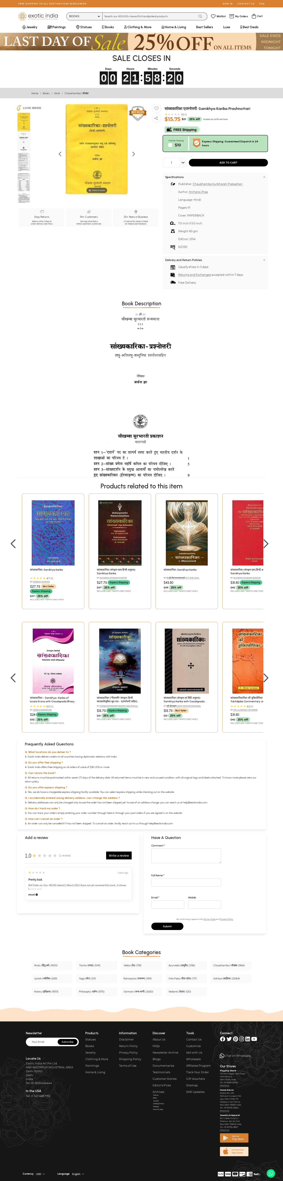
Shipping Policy (130, 1059)
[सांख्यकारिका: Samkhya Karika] (53, 564)
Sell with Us (194, 1052)
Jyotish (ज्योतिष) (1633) (45, 978)
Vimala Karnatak (42, 710)
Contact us (246, 3)
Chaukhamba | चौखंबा (77, 93)
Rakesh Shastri (41, 581)
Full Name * (157, 875)
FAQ (262, 3)
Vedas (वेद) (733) (132, 965)
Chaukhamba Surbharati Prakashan (218, 184)
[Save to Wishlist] (157, 110)
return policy (32, 781)
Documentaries (163, 1065)
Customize (193, 1046)
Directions (224, 1085)
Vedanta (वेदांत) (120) (180, 991)
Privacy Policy (226, 919)
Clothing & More (96, 1059)
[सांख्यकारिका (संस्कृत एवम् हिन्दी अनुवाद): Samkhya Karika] (119, 564)
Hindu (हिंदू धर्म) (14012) (46, 965)
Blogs (156, 1059)
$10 (178, 145)
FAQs (156, 1046)
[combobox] (149, 16)
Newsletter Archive (165, 1052)
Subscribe (68, 1041)
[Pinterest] (235, 1040)
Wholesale (193, 1059)
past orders (137, 813)
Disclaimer (126, 1039)
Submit (167, 926)
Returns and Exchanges (194, 274)
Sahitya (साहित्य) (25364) (226, 978)
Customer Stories (164, 1078)
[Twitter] (229, 1040)
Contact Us (193, 1039)
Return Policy (128, 1046)
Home (34, 93)
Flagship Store (228, 1070)
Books (46, 93)
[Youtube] (254, 1040)
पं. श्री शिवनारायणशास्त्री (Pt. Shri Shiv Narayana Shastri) (181, 579)
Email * (155, 897)
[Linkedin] (247, 1040)
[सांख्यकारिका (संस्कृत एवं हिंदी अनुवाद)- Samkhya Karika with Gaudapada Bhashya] (186, 692)
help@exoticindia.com (195, 802)
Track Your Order (197, 1072)
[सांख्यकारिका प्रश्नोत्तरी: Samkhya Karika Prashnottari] (24, 122)
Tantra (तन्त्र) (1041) (89, 965)
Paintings (92, 1065)
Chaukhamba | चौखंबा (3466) (229, 965)
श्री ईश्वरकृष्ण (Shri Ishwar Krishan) (184, 706)
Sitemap (192, 1085)
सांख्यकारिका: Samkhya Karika (46, 569)
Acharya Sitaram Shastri (113, 577)
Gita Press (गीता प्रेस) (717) (183, 978)
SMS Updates (195, 1092)
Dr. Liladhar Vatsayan (245, 710)
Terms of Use (209, 919)
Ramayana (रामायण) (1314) (138, 978)
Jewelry (90, 1052)
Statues (90, 1039)
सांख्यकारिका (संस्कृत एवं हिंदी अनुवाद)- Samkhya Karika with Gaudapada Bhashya (184, 701)
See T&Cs (48, 224)
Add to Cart (228, 162)
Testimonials (161, 1072)
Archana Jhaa (198, 191)
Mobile (192, 897)
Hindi (57, 93)
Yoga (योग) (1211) (87, 978)
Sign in (228, 3)
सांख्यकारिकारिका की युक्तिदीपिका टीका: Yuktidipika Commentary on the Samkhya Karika (249, 701)
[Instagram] (241, 1040)
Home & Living (95, 1072)
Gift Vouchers (195, 1078)
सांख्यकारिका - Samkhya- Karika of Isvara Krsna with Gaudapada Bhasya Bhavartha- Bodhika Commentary (53, 701)
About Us (159, 1039)
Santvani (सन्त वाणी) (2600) (138, 991)
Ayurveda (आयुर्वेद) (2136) (182, 965)
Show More (36, 889)
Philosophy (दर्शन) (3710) (91, 991)
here (109, 813)
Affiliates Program (198, 1065)
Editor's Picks (162, 1085)
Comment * (158, 845)
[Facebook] (222, 1040)
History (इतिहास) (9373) (46, 991)
